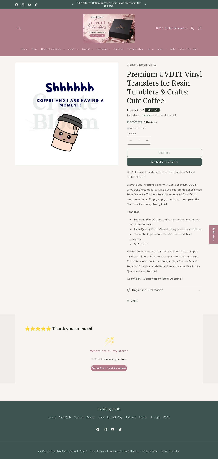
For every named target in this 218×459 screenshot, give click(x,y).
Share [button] (134, 300)
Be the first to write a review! (109, 368)
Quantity (131, 133)
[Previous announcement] (72, 4)
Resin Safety (114, 417)
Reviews (131, 417)
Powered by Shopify (78, 451)
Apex (101, 417)
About (52, 417)
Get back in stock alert (164, 162)
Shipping (146, 115)
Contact (78, 417)
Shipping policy (150, 451)
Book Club (65, 417)
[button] (19, 28)
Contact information (170, 451)
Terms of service (131, 451)
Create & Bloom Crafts (57, 451)
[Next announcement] (145, 4)
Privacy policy (114, 451)
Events (91, 417)
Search (143, 417)
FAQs (167, 417)
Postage (155, 417)
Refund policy (97, 451)
